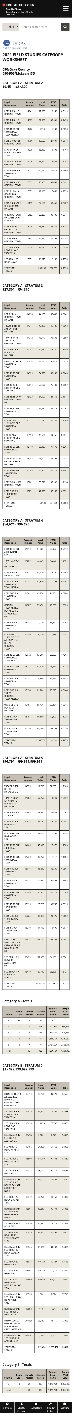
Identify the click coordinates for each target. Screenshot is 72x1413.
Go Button (65, 27)
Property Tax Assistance (15, 47)
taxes (18, 43)
